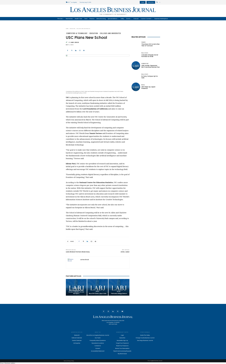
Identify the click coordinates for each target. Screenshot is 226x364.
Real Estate (144, 52)
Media (97, 291)
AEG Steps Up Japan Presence (148, 87)
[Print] (84, 50)
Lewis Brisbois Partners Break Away (78, 252)
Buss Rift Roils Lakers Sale (97, 293)
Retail (118, 291)
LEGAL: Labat (125, 252)
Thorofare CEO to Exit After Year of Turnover (150, 45)
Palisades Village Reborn (119, 293)
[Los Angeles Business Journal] (113, 317)
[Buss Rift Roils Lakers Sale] (97, 287)
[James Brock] (67, 42)
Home (67, 28)
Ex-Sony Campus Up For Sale (149, 77)
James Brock (75, 42)
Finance (143, 42)
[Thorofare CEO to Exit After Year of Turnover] (136, 44)
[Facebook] (67, 50)
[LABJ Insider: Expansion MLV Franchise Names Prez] (136, 65)
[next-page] (70, 298)
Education (72, 28)
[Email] (80, 50)
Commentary (145, 63)
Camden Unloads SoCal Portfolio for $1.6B (149, 55)
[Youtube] (122, 311)
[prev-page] (67, 298)
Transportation (76, 288)
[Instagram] (108, 311)
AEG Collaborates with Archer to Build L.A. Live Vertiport (76, 292)
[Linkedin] (76, 50)
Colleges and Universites (83, 28)
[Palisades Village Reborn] (118, 287)
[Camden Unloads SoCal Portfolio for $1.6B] (136, 55)
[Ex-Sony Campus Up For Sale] (136, 76)
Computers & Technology (76, 33)
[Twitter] (71, 50)
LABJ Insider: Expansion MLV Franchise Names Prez (150, 66)
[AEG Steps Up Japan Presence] (136, 87)
